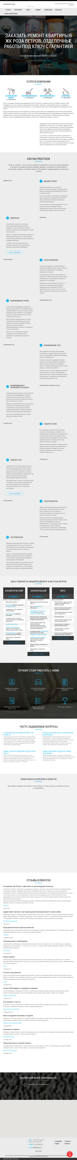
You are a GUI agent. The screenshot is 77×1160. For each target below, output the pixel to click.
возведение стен (38, 606)
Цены (28, 10)
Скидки (38, 10)
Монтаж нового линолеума (12, 627)
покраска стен (44, 631)
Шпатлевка (9, 605)
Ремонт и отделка (30, 60)
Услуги (8, 10)
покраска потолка (11, 606)
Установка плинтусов (11, 633)
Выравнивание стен (35, 611)
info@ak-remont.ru (37, 1147)
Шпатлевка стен (10, 614)
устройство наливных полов (37, 613)
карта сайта (38, 1151)
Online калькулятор (11, 14)
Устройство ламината (35, 637)
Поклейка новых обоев (11, 624)
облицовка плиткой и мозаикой (38, 634)
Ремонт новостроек (39, 60)
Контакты (58, 10)
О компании (48, 10)
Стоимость (68, 1141)
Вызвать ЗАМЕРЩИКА (14, 252)
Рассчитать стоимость (14, 642)
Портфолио (18, 10)
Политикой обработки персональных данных (42, 1155)
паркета (44, 637)
